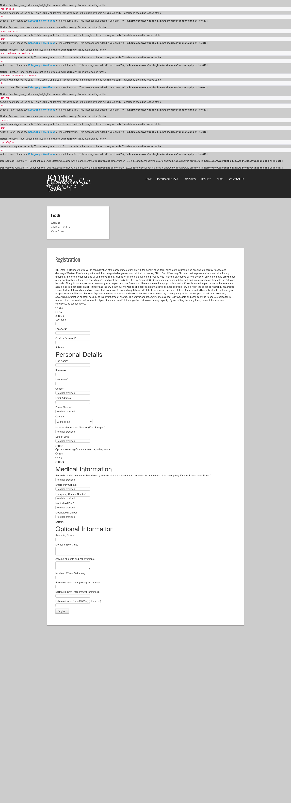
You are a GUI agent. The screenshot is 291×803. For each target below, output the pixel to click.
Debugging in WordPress (41, 20)
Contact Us (236, 179)
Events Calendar (167, 179)
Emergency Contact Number (71, 494)
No (60, 312)
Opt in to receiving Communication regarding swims (82, 449)
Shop (220, 179)
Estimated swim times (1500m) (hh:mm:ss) (78, 601)
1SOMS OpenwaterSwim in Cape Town (68, 183)
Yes (61, 307)
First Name (61, 360)
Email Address (63, 398)
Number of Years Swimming (70, 573)
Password (61, 328)
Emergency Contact (66, 484)
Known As (60, 370)
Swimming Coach (64, 535)
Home (148, 179)
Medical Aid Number (66, 512)
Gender (59, 388)
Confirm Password (65, 338)
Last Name (61, 379)
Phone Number (63, 407)
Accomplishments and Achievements (74, 558)
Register (62, 611)
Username (61, 319)
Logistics (190, 179)
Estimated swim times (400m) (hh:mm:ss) (77, 591)
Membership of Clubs (66, 544)
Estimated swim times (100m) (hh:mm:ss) (77, 582)
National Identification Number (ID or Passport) (80, 427)
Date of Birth (62, 436)
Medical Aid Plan (64, 503)
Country (59, 416)
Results (206, 179)
